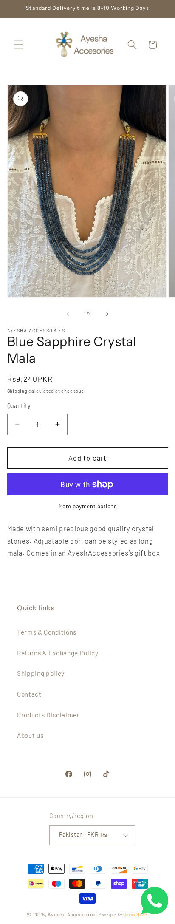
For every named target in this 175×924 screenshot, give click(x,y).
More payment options (88, 506)
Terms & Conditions (46, 632)
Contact (29, 694)
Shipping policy (41, 673)
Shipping (17, 391)
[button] (18, 44)
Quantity (19, 405)
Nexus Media (135, 915)
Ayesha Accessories (72, 914)
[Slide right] (107, 313)
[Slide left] (68, 313)
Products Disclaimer (48, 715)
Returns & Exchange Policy (58, 653)
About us (30, 735)
